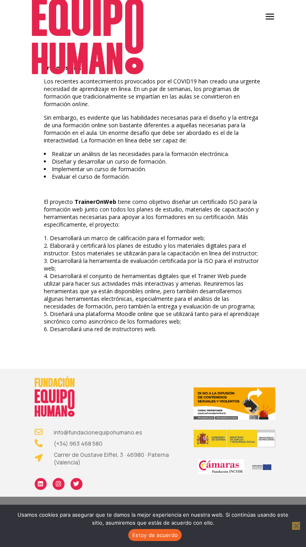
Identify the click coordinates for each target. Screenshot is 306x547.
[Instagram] (59, 484)
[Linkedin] (41, 484)
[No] (296, 526)
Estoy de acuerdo (155, 535)
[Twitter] (76, 484)
